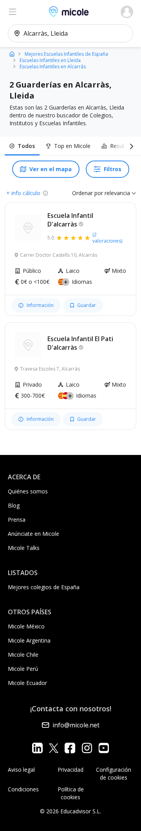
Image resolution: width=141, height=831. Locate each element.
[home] (11, 53)
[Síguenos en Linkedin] (37, 748)
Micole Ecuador (27, 683)
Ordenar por (87, 193)
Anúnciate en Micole (33, 533)
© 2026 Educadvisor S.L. (70, 811)
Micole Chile (23, 654)
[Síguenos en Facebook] (70, 748)
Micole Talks (24, 548)
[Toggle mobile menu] (12, 11)
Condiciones (23, 789)
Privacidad (70, 769)
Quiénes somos (28, 491)
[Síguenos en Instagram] (86, 748)
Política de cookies (71, 793)
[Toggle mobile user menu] (127, 11)
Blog (14, 505)
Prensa (16, 519)
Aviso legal (21, 769)
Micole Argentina (29, 640)
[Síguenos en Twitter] (53, 748)
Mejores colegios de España (44, 587)
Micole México (26, 626)
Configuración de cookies (113, 773)
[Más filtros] (130, 146)
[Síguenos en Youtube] (103, 748)
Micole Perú (23, 668)
